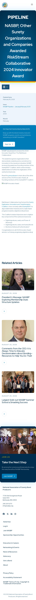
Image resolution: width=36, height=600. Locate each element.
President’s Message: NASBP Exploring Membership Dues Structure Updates (16, 300)
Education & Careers (11, 543)
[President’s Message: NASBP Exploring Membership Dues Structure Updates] (4, 311)
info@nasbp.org (8, 506)
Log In (5, 526)
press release (12, 176)
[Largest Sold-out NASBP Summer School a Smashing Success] (4, 414)
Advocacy (7, 556)
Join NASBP (7, 530)
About (5, 565)
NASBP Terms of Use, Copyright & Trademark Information (16, 583)
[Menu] (32, 4)
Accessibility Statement (12, 577)
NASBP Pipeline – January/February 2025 (16, 107)
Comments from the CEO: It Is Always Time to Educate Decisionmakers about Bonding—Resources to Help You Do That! (17, 352)
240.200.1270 (7, 504)
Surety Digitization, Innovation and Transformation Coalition (17, 204)
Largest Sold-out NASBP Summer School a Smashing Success (18, 401)
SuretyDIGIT (27, 206)
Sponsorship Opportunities (13, 535)
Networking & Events (11, 547)
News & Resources (10, 552)
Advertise (7, 522)
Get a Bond (7, 560)
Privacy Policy (8, 573)
